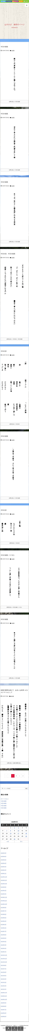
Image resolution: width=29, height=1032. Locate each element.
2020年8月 (3, 1006)
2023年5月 (3, 917)
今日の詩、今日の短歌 (8, 254)
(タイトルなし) (4, 798)
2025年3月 (3, 866)
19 (26, 833)
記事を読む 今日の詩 (14, 424)
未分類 (12, 50)
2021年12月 (4, 955)
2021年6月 (3, 972)
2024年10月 (4, 883)
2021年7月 (3, 969)
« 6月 (8, 841)
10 (18, 830)
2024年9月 (3, 887)
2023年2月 (3, 928)
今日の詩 (4, 351)
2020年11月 (4, 996)
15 (10, 833)
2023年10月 (4, 904)
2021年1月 (3, 989)
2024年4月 (3, 890)
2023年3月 (3, 924)
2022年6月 (3, 934)
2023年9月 (3, 907)
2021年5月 (3, 975)
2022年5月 (3, 938)
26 (26, 836)
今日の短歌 (4, 46)
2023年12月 (4, 897)
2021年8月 (3, 965)
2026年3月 (3, 853)
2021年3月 (3, 982)
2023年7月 (3, 911)
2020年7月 (3, 1009)
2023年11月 (4, 900)
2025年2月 (3, 870)
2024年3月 (3, 894)
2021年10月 (4, 962)
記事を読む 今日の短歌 (14, 101)
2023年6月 (3, 914)
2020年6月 (3, 1013)
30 (14, 839)
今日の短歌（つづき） (8, 555)
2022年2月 (3, 948)
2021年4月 (3, 979)
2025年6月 (3, 856)
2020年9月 (3, 1003)
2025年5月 (3, 860)
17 (18, 833)
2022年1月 (3, 951)
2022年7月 (3, 931)
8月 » (21, 841)
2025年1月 (3, 873)
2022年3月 (3, 945)
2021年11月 (4, 958)
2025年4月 (3, 863)
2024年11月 (4, 880)
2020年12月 (4, 992)
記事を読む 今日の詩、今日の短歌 (14, 339)
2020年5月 (3, 1016)
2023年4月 (3, 921)
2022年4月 (3, 941)
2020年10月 (4, 999)
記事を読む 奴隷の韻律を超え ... (14, 763)
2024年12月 (4, 877)
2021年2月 (3, 986)
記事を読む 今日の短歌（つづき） (14, 607)
